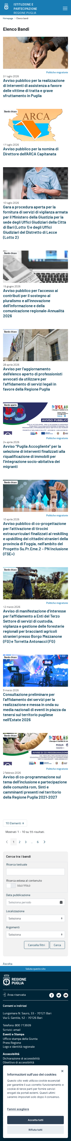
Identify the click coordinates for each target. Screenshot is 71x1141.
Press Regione (12, 1043)
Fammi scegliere (18, 1109)
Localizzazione (15, 911)
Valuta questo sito (35, 968)
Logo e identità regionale (19, 1046)
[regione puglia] (6, 6)
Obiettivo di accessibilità (18, 1062)
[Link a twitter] (58, 995)
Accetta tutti (35, 1120)
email (16, 1030)
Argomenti (13, 927)
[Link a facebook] (51, 995)
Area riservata (16, 994)
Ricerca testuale (16, 864)
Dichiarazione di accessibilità (21, 1058)
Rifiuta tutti (35, 1129)
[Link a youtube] (65, 995)
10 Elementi (16, 824)
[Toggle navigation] (65, 8)
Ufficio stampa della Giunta (20, 1039)
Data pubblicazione (18, 895)
